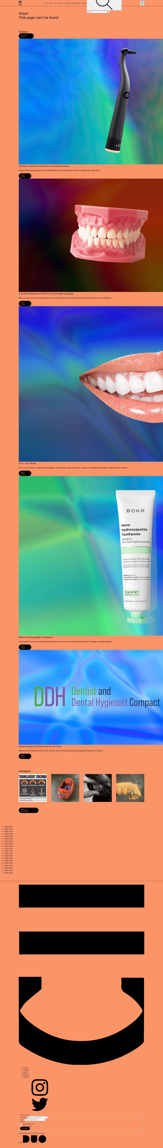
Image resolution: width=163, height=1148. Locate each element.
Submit (24, 1128)
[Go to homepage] (20, 3)
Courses (67, 3)
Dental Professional (28, 1124)
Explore (48, 3)
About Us (25, 1074)
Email (22, 1120)
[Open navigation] (142, 3)
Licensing (83, 3)
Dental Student (26, 1126)
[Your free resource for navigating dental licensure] (130, 788)
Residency (75, 3)
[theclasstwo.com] (98, 788)
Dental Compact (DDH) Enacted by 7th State (40, 746)
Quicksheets (57, 3)
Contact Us (26, 1075)
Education (26, 1077)
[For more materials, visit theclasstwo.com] (33, 788)
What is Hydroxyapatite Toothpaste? (36, 637)
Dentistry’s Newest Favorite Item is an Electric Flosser (44, 166)
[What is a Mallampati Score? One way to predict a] (65, 788)
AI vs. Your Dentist (27, 463)
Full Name (23, 1117)
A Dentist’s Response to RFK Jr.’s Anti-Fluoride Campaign (46, 293)
